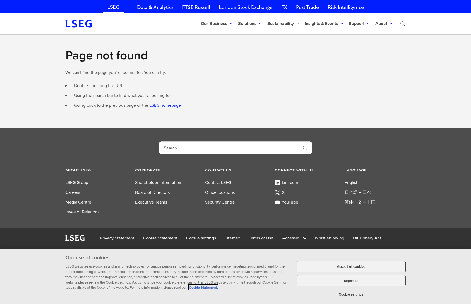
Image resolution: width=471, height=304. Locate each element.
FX (284, 7)
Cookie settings (201, 238)
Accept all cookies (351, 266)
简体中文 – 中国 (360, 202)
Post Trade (307, 7)
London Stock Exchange (246, 7)
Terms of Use (261, 238)
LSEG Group (76, 182)
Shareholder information (158, 182)
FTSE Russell (196, 7)
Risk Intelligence (346, 7)
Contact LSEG (218, 182)
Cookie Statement (160, 238)
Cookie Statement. (203, 287)
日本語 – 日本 (358, 192)
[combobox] (228, 147)
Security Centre (220, 202)
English (351, 182)
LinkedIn (290, 182)
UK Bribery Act (367, 238)
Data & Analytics (155, 7)
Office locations (220, 192)
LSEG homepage (165, 105)
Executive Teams (151, 202)
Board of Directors (152, 192)
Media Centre (78, 202)
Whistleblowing (329, 238)
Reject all (351, 280)
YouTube (290, 202)
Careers (72, 192)
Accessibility (294, 238)
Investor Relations (82, 212)
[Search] (403, 24)
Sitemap (232, 238)
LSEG (113, 7)
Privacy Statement (117, 238)
